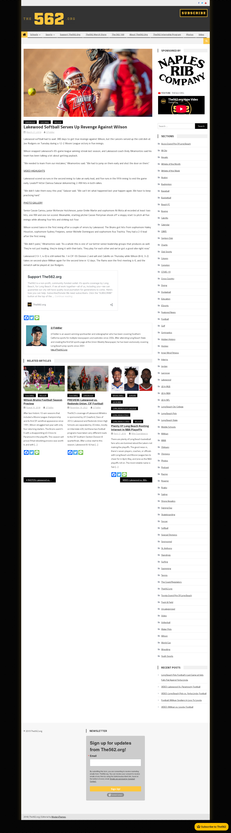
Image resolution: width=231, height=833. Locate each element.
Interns (164, 359)
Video (201, 34)
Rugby (164, 487)
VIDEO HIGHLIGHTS (34, 171)
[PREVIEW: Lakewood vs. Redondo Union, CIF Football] (88, 378)
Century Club (167, 238)
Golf (163, 325)
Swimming (166, 568)
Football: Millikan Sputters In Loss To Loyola (181, 700)
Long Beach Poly (121, 414)
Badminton (166, 184)
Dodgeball (166, 292)
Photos (189, 34)
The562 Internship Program (167, 34)
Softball (44, 122)
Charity (164, 244)
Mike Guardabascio (139, 433)
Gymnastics (166, 332)
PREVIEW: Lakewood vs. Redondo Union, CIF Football (85, 402)
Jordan (132, 395)
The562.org (166, 588)
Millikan (164, 433)
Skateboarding (168, 514)
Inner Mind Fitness (170, 352)
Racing (164, 474)
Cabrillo (164, 217)
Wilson (57, 122)
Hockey (164, 346)
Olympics (165, 453)
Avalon (164, 177)
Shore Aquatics (168, 501)
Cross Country (167, 278)
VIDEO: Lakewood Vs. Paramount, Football (180, 686)
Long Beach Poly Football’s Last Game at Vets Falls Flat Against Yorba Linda (182, 677)
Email (93, 756)
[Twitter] (31, 317)
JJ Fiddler (50, 132)
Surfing (164, 561)
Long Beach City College (124, 408)
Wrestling (165, 649)
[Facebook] (26, 317)
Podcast (165, 467)
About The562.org (138, 34)
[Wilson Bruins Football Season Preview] (44, 378)
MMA (163, 440)
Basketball (118, 395)
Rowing (164, 480)
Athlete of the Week (170, 170)
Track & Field (167, 602)
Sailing (164, 494)
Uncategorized (168, 609)
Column (164, 258)
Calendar (165, 224)
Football (29, 395)
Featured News (168, 312)
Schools (34, 34)
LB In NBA (117, 401)
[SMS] (37, 317)
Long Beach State (121, 421)
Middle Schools (168, 426)
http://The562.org (59, 349)
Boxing (164, 211)
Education (165, 298)
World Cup (166, 642)
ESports (165, 305)
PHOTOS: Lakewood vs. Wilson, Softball (42, 480)
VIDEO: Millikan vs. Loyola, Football (177, 707)
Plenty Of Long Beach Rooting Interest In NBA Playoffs (130, 428)
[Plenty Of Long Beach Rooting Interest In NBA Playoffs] (131, 378)
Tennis (164, 575)
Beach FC (165, 204)
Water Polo (166, 629)
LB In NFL (165, 400)
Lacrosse (165, 373)
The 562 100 (118, 34)
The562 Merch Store (96, 34)
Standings (166, 555)
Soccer (164, 521)
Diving (164, 285)
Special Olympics (169, 534)
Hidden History (168, 339)
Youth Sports (167, 656)
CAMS (164, 231)
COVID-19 (165, 271)
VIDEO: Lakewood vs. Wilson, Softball (137, 480)
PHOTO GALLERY (33, 203)
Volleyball (165, 622)
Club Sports (166, 251)
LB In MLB (165, 386)
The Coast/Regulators (171, 582)
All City (164, 150)
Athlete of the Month (171, 164)
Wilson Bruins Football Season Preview (43, 402)
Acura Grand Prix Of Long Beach (176, 143)
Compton (165, 265)
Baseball (165, 191)
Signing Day (166, 507)
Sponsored (166, 541)
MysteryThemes (59, 816)
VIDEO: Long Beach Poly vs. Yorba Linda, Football (183, 693)
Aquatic (164, 157)
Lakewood (30, 122)
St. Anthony (166, 548)
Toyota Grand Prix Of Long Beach (176, 595)
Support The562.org (70, 34)
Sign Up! (115, 789)
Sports (49, 34)
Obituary (165, 447)
